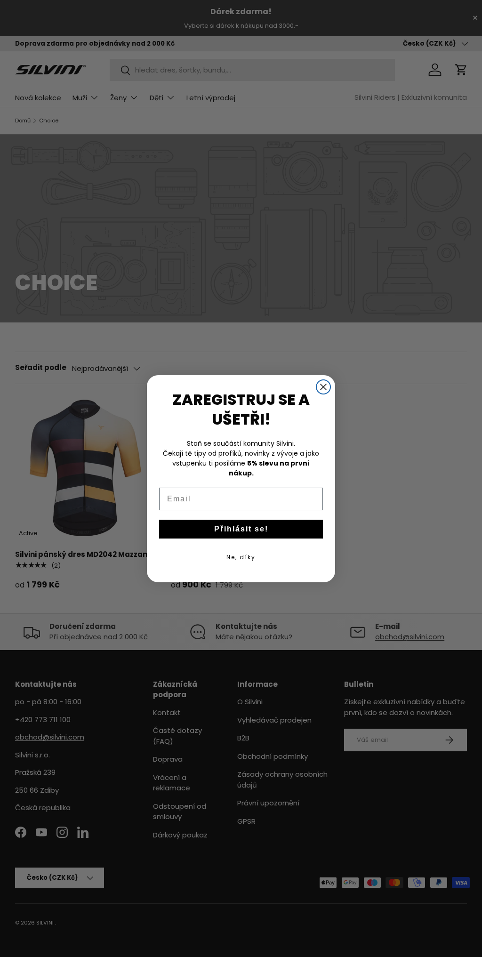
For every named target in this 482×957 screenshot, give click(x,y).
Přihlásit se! (241, 529)
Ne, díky (241, 557)
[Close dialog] (323, 387)
